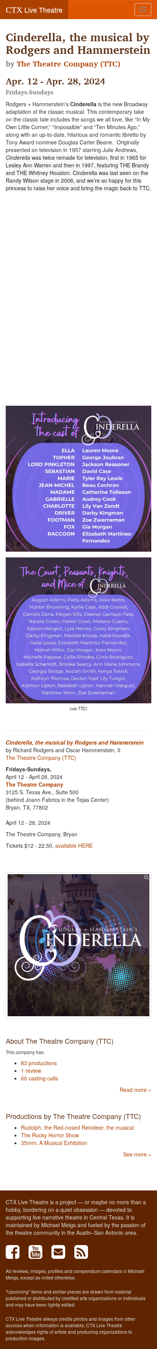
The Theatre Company (34, 784)
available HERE (73, 845)
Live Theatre (34, 10)
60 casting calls (39, 1078)
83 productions (39, 1063)
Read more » (135, 1089)
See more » (137, 1154)
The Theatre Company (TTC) (68, 64)
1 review (31, 1070)
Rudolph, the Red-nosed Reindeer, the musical (77, 1127)
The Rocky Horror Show (50, 1135)
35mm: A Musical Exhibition (54, 1143)
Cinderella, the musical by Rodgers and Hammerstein (75, 742)
